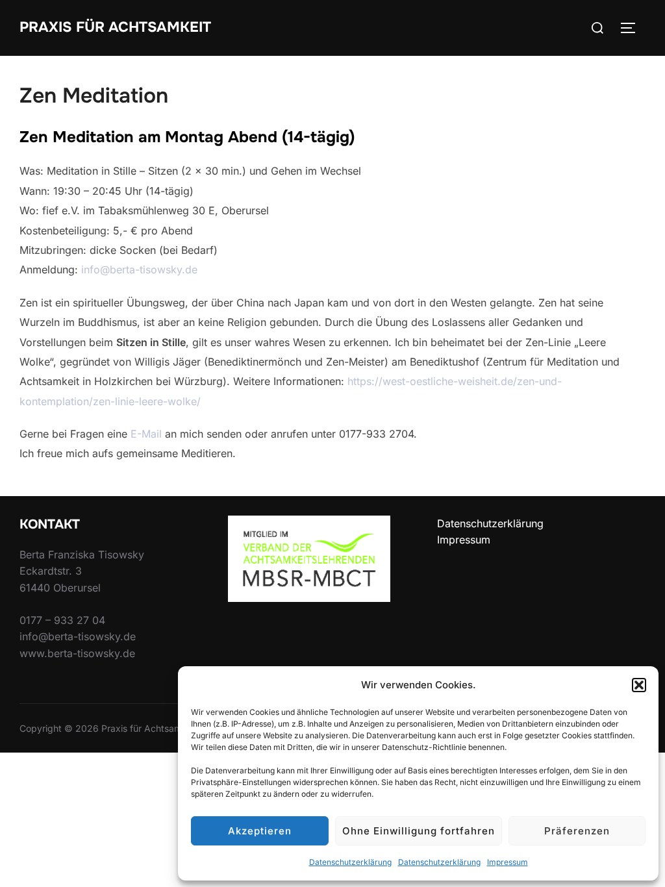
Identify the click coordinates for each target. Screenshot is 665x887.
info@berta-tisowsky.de (139, 269)
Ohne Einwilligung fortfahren (418, 831)
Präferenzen (577, 831)
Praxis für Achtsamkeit (115, 27)
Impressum (507, 862)
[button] (639, 685)
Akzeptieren (260, 831)
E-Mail (146, 433)
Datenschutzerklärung (350, 862)
